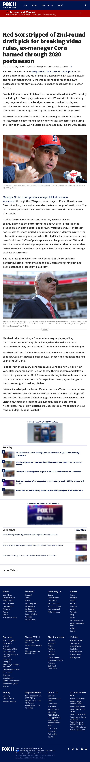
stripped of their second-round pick (52, 71)
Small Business (8, 699)
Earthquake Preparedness (30, 610)
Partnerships (52, 734)
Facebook (51, 640)
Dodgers (73, 606)
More (60, 5)
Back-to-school (53, 603)
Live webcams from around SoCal (32, 652)
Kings (72, 615)
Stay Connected (56, 637)
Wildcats (73, 612)
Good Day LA (54, 591)
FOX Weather (30, 620)
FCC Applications (54, 718)
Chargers (73, 598)
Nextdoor (51, 652)
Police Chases (8, 600)
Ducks (72, 617)
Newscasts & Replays (33, 645)
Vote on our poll (54, 609)
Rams (72, 595)
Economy (6, 696)
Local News (9, 529)
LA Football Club (76, 620)
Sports (73, 591)
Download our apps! (55, 660)
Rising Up (6, 675)
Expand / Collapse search (85, 5)
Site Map (51, 737)
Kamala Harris (75, 654)
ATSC (50, 725)
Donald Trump (75, 646)
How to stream (53, 657)
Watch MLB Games (77, 706)
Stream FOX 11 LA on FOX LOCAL (42, 421)
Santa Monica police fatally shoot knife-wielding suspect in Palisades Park (49, 490)
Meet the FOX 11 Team (54, 700)
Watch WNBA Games (78, 727)
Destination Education (11, 669)
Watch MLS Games (77, 730)
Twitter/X (51, 654)
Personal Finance (9, 701)
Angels (72, 609)
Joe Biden (74, 649)
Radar (27, 600)
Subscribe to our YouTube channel (43, 503)
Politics (5, 615)
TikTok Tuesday (54, 612)
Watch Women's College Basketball (77, 723)
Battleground (75, 657)
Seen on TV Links (54, 606)
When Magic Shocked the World (11, 665)
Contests (51, 696)
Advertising (52, 712)
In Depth (6, 646)
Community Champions (7, 660)
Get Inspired (7, 672)
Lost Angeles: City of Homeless (10, 655)
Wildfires (28, 617)
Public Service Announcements (54, 721)
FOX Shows (52, 706)
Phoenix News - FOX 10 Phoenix (33, 702)
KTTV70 (6, 686)
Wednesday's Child (10, 649)
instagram (77, 749)
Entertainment (8, 606)
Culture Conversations (11, 681)
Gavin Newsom (76, 652)
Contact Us (52, 731)
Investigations (8, 678)
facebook (68, 749)
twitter (73, 749)
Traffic (27, 598)
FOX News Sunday (10, 617)
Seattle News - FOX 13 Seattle (32, 707)
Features (7, 637)
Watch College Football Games (76, 702)
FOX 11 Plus (52, 728)
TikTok (50, 646)
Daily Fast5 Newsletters (52, 667)
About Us (53, 692)
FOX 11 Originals (9, 640)
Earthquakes (30, 606)
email (86, 749)
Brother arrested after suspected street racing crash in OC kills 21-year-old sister (33, 545)
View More (81, 530)
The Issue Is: (7, 643)
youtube (82, 749)
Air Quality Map (31, 603)
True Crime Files (9, 652)
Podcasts (51, 663)
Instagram (52, 643)
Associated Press (8, 67)
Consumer (7, 609)
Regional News (33, 692)
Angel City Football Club (77, 624)
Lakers (72, 600)
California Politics (76, 640)
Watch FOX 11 (32, 637)
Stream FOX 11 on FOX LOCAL (32, 641)
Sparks (72, 631)
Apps (27, 648)
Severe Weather (31, 614)
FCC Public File (53, 715)
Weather (29, 591)
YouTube (51, 649)
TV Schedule (52, 703)
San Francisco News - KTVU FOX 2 (33, 697)
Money (6, 692)
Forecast (28, 595)
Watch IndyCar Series (78, 714)
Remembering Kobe (10, 683)
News (6, 591)
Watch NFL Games (77, 699)
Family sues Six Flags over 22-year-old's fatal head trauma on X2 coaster (48, 471)
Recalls (5, 612)
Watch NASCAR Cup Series (77, 710)
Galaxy (72, 628)
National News (8, 603)
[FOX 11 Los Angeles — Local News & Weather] (10, 5)
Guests (50, 595)
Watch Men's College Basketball (78, 718)
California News (9, 598)
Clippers (73, 603)
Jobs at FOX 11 (53, 709)
